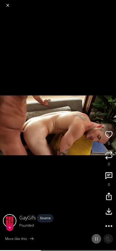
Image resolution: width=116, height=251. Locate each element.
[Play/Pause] (96, 239)
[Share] (109, 197)
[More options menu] (110, 3)
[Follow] (9, 227)
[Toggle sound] (108, 239)
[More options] (109, 227)
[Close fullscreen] (8, 5)
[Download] (109, 212)
